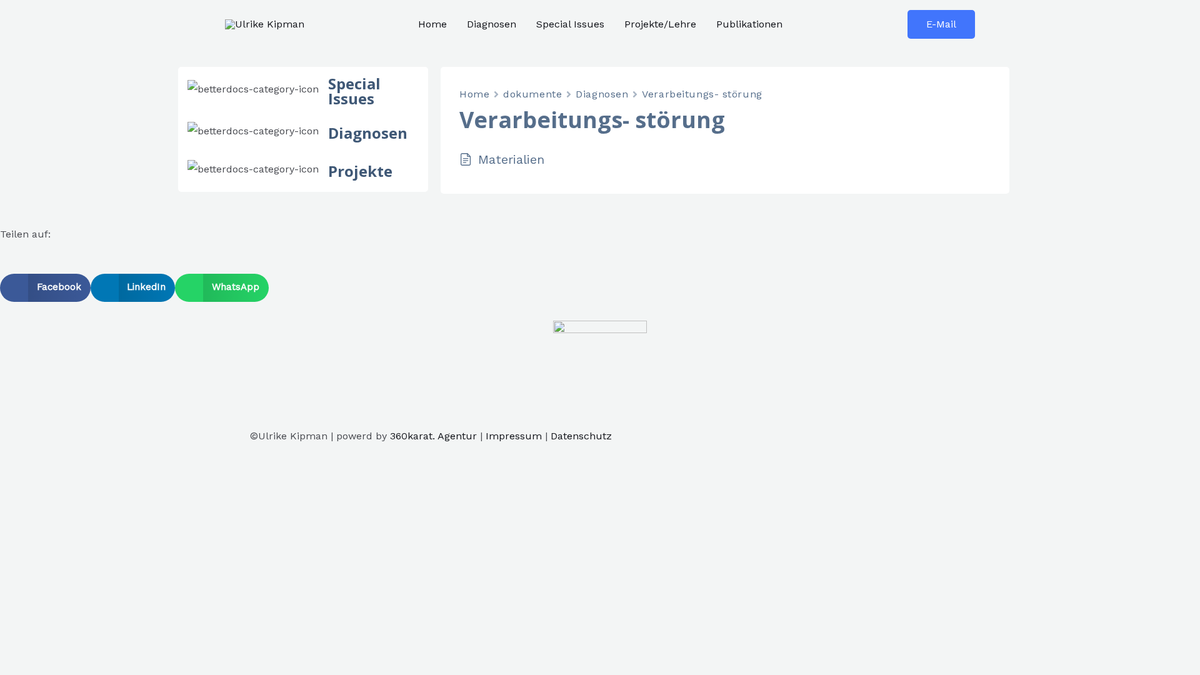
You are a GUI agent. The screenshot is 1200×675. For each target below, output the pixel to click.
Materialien (511, 159)
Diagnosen (491, 24)
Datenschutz (581, 436)
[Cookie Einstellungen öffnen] (94, 560)
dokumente (532, 94)
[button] (45, 288)
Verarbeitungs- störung (702, 94)
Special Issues (570, 24)
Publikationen (749, 24)
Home (432, 24)
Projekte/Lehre (660, 24)
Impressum (514, 436)
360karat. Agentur (433, 436)
